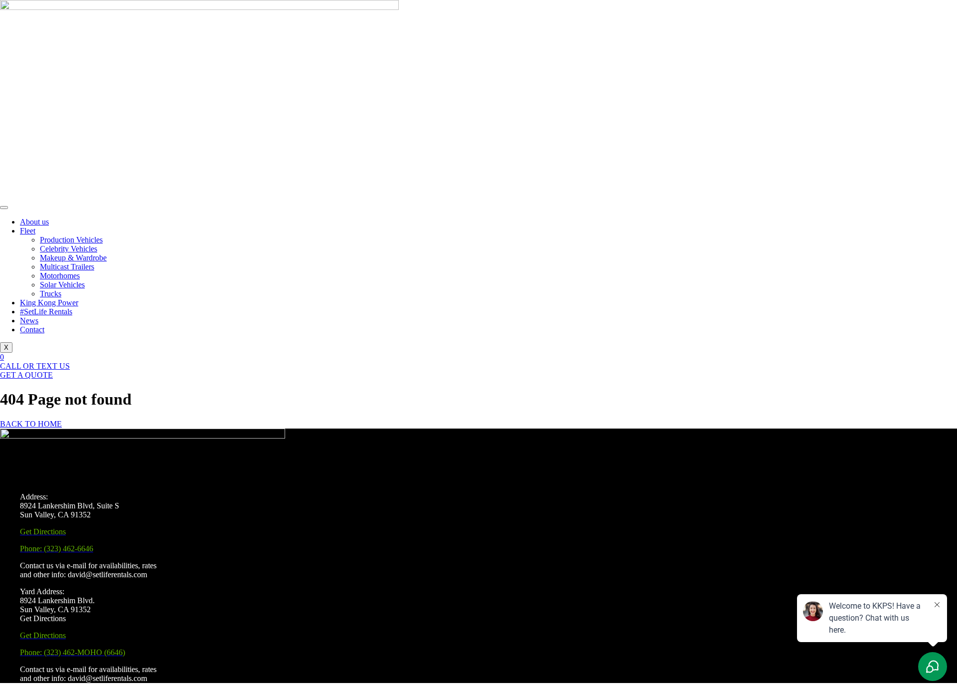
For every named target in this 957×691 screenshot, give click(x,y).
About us (34, 222)
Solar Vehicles (62, 284)
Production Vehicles (71, 239)
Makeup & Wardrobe (73, 257)
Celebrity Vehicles (68, 248)
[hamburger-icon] (4, 207)
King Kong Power (49, 302)
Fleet (27, 231)
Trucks (50, 293)
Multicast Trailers (67, 266)
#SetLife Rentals (46, 311)
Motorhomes (60, 275)
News (29, 320)
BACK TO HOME (31, 424)
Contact (32, 329)
